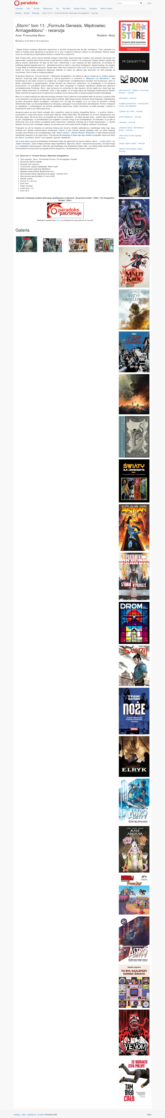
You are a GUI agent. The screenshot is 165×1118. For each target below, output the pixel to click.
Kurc (58, 220)
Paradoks (93, 8)
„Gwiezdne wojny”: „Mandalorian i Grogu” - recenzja (131, 128)
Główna (18, 13)
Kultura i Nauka (106, 8)
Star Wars (66, 8)
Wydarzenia (47, 8)
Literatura (19, 8)
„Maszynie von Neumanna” (97, 78)
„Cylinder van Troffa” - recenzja (131, 111)
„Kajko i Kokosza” (23, 143)
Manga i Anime (80, 8)
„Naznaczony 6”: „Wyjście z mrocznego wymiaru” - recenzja (134, 91)
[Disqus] (65, 290)
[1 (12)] (26, 244)
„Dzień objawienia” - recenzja (130, 117)
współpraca (31, 1114)
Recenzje (35, 13)
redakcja (17, 1114)
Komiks (36, 8)
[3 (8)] (78, 244)
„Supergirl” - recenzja (127, 122)
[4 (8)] (104, 244)
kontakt (40, 1114)
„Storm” (37, 137)
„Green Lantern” (63, 132)
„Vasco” (21, 137)
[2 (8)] (52, 244)
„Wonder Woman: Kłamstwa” (83, 132)
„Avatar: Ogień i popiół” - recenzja (132, 143)
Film (28, 8)
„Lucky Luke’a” (105, 141)
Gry (57, 8)
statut (24, 1114)
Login (149, 3)
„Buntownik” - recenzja (127, 98)
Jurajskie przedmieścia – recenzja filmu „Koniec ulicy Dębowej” (134, 104)
